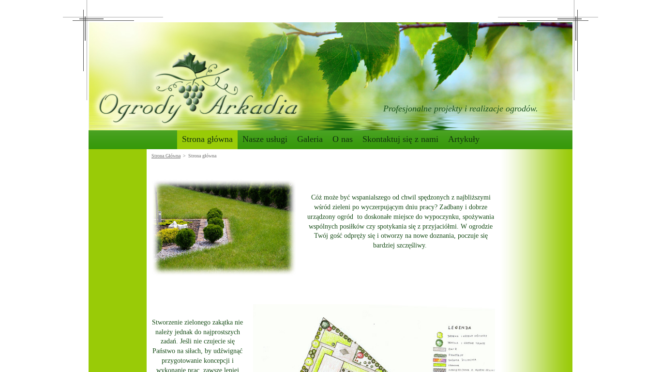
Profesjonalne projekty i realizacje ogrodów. (460, 108)
